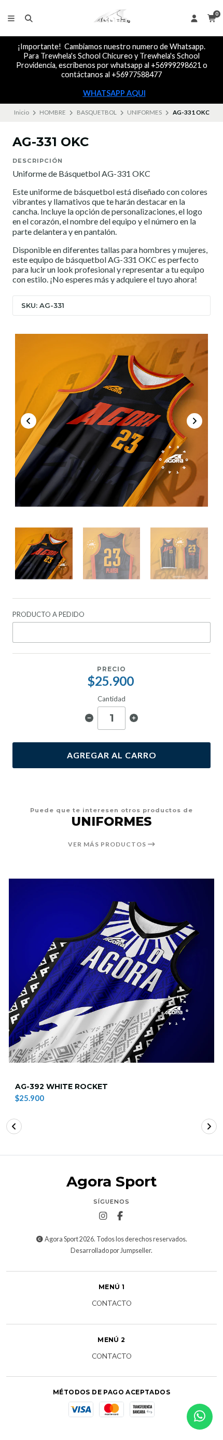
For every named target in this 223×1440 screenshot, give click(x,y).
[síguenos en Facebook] (120, 1216)
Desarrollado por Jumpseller (111, 1250)
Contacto (112, 1303)
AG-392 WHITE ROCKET (61, 1086)
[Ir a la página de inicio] (112, 18)
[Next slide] (194, 421)
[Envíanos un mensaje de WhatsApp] (200, 1417)
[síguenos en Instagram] (103, 1216)
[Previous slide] (28, 421)
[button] (14, 1126)
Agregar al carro (112, 755)
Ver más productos (108, 844)
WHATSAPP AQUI (114, 93)
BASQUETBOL (97, 112)
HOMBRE (52, 112)
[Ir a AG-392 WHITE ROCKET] (111, 971)
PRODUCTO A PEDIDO (48, 614)
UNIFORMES (144, 112)
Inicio (21, 112)
